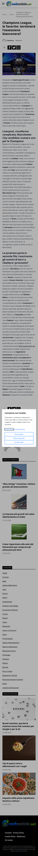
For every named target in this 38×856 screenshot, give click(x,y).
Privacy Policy (20, 429)
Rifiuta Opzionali (19, 438)
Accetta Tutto (19, 442)
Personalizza (19, 434)
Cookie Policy (9, 429)
